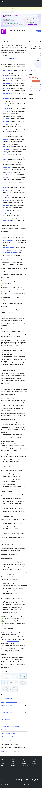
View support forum (33, 101)
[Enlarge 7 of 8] (7, 687)
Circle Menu (5, 121)
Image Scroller (6, 210)
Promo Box (5, 174)
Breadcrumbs (6, 162)
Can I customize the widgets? (7, 712)
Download (38, 31)
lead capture (38, 67)
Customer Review (6, 180)
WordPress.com (5, 769)
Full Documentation (7, 561)
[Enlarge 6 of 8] (25, 681)
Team (4, 146)
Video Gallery (6, 205)
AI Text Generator (7, 70)
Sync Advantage (6, 93)
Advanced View (32, 70)
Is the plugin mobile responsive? (7, 719)
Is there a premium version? (6, 705)
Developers (24, 763)
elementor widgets (37, 62)
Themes (13, 761)
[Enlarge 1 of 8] (7, 674)
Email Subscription (7, 78)
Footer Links (5, 139)
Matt (2, 771)
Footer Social (5, 142)
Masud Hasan (11, 32)
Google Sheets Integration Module (10, 252)
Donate (34, 763)
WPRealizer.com (13, 632)
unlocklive (18, 751)
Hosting (2, 763)
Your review (31, 90)
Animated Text (6, 152)
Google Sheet (6, 98)
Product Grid (5, 103)
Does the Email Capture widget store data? (9, 729)
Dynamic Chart (6, 156)
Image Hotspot (6, 177)
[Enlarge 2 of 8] (16, 674)
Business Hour (6, 184)
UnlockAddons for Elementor (7, 44)
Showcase (13, 759)
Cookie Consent (6, 88)
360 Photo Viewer (7, 190)
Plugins (12, 763)
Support (39, 37)
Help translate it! (30, 8)
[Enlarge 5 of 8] (16, 681)
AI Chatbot (5, 75)
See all (39, 90)
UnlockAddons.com (12, 636)
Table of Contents (7, 220)
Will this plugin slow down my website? (9, 702)
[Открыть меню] (40, 1)
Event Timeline (6, 149)
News (2, 761)
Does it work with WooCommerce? (8, 709)
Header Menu (6, 114)
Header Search (6, 129)
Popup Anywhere (6, 83)
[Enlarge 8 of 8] (16, 687)
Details (3, 37)
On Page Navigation (7, 200)
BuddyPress (4, 774)
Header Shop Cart (7, 134)
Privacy (2, 765)
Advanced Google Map (8, 195)
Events (33, 761)
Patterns (13, 765)
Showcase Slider (6, 167)
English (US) (39, 55)
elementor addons (37, 60)
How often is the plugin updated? (7, 722)
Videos (8, 58)
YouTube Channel (6, 581)
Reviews (9, 37)
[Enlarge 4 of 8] (7, 681)
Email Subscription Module (8, 234)
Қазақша (5, 779)
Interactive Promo (7, 217)
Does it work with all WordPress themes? (9, 715)
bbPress (3, 772)
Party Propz (5, 213)
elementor (38, 58)
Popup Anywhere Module (8, 247)
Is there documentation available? (8, 736)
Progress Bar (5, 170)
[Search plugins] (13, 12)
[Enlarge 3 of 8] (25, 674)
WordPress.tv (25, 765)
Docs (5, 58)
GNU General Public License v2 (13, 641)
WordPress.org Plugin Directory (9, 499)
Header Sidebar (6, 124)
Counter (4, 187)
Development (16, 37)
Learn (23, 759)
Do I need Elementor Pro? (6, 698)
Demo (2, 58)
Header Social (6, 118)
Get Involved (34, 759)
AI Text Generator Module (8, 240)
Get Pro (16, 58)
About (2, 759)
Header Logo (5, 111)
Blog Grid (5, 159)
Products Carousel (7, 108)
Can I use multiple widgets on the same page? (10, 726)
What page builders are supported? (8, 733)
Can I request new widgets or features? (9, 740)
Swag (33, 765)
